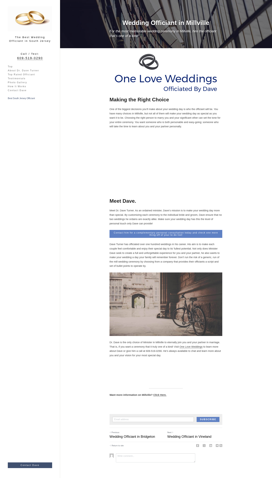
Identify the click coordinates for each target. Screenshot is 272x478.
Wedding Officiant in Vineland (189, 436)
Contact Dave (17, 90)
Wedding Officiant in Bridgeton (132, 436)
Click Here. (159, 395)
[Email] (217, 445)
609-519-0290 (30, 58)
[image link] (166, 73)
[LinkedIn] (210, 445)
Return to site (118, 445)
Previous (115, 432)
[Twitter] (204, 445)
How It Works (17, 86)
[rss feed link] (220, 445)
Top (10, 66)
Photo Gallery (17, 82)
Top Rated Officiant (21, 74)
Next (169, 432)
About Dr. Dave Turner (23, 70)
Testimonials (17, 78)
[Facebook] (197, 445)
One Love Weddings (191, 346)
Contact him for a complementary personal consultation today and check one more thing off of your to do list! (166, 233)
